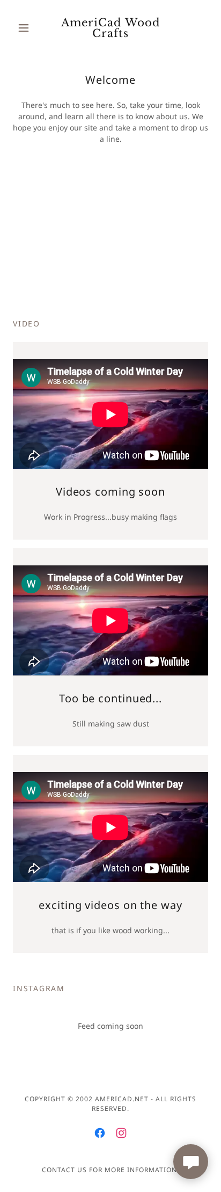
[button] (27, 28)
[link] (110, 28)
